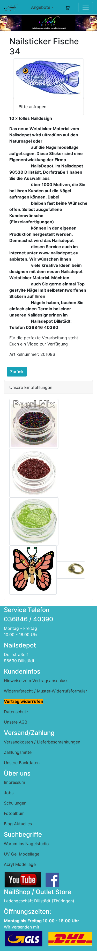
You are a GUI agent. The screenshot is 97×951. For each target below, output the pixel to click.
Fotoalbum (14, 813)
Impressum (14, 782)
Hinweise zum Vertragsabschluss (36, 680)
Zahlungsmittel (18, 752)
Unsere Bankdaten (22, 762)
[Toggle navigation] (85, 7)
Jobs (8, 792)
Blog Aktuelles (18, 823)
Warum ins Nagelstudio (26, 843)
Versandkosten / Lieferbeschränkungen (42, 741)
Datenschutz (16, 711)
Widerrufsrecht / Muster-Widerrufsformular (45, 691)
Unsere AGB (15, 722)
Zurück (17, 371)
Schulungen (15, 803)
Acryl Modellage (20, 864)
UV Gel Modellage (21, 854)
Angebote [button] (40, 7)
